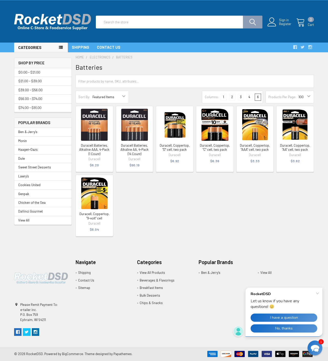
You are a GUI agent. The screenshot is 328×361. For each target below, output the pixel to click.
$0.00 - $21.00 (29, 72)
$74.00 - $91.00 (30, 108)
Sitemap (84, 288)
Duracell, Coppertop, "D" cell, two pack (175, 147)
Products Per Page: (282, 97)
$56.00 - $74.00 (30, 99)
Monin (22, 141)
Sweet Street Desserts (34, 167)
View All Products (152, 272)
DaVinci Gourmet (30, 211)
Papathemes (123, 354)
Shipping (80, 47)
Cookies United (29, 185)
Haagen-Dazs (28, 149)
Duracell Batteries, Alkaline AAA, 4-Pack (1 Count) (94, 149)
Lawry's (23, 176)
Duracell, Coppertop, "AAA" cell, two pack (255, 147)
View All (23, 220)
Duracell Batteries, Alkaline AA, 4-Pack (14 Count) (134, 149)
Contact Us (108, 47)
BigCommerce (72, 354)
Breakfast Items (151, 288)
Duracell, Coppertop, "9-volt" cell (94, 216)
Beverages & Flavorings (157, 280)
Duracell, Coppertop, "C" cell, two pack (215, 147)
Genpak (23, 194)
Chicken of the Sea (32, 202)
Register (285, 24)
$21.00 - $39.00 (30, 81)
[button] (315, 347)
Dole (21, 158)
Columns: (212, 97)
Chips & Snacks (151, 303)
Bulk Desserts (150, 295)
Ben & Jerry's (27, 132)
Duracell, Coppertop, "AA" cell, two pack (295, 147)
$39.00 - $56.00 (30, 90)
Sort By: (84, 97)
